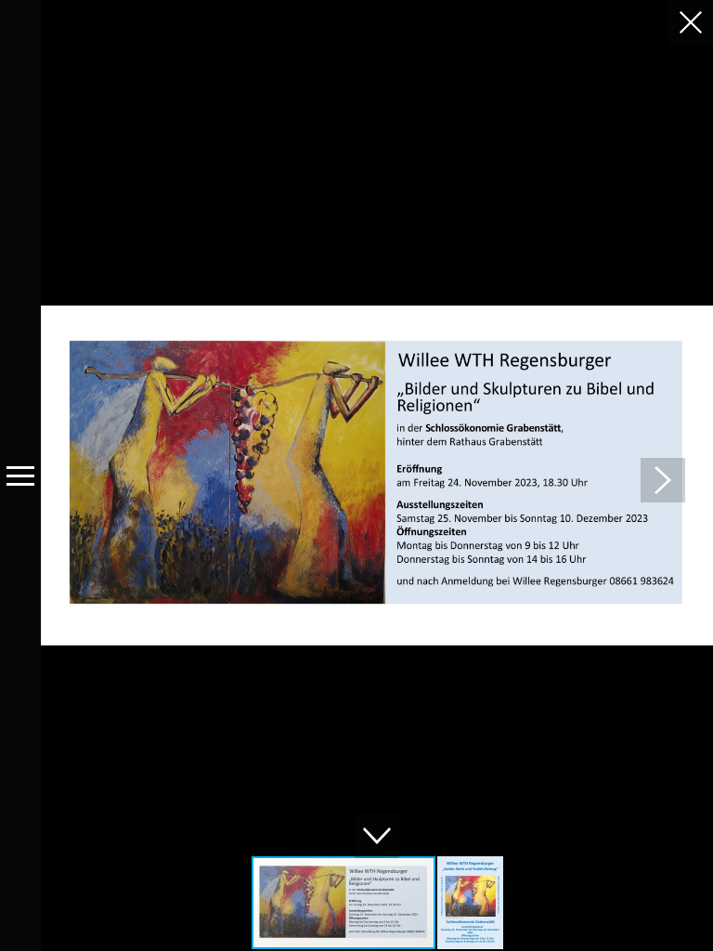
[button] (663, 480)
